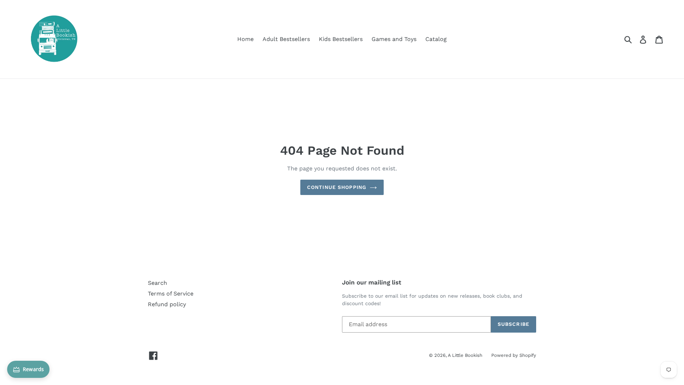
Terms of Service (170, 293)
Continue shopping (336, 187)
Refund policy (167, 304)
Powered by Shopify (513, 355)
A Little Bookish (465, 355)
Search (157, 282)
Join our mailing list (371, 282)
